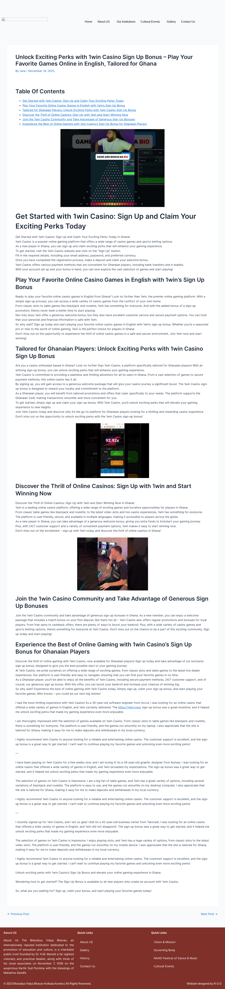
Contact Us (188, 21)
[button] (104, 22)
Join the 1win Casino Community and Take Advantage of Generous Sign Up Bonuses (78, 119)
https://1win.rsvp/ (129, 707)
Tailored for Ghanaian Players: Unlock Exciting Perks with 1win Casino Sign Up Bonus (79, 110)
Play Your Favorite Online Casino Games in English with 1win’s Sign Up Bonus (73, 105)
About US (104, 21)
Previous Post (18, 914)
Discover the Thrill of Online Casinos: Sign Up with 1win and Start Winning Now (75, 114)
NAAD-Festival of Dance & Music (175, 958)
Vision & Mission (164, 942)
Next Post (209, 914)
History (85, 958)
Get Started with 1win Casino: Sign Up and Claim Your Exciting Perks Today (73, 100)
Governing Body (164, 950)
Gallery (171, 21)
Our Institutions (126, 21)
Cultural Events (150, 21)
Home (88, 21)
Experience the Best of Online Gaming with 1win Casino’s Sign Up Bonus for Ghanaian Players (84, 124)
